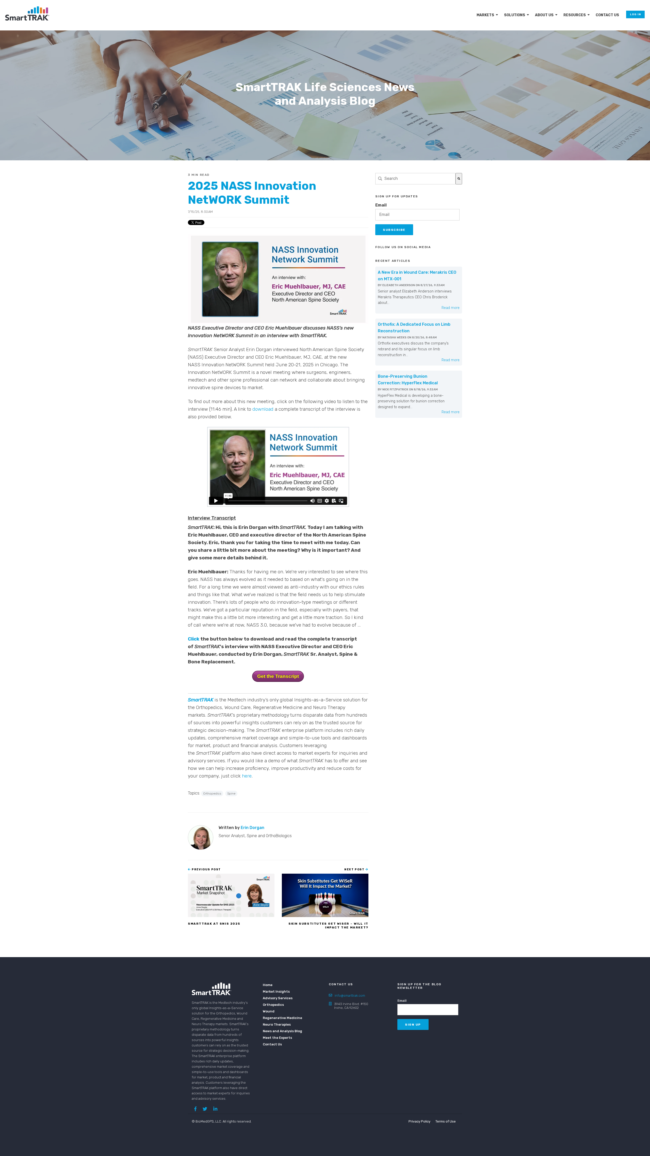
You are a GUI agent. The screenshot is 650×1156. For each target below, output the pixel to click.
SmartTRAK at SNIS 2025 (214, 923)
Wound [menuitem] (268, 1011)
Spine (231, 793)
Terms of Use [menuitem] (445, 1121)
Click (193, 639)
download (262, 409)
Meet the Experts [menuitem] (277, 1038)
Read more (451, 308)
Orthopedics (212, 793)
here (247, 776)
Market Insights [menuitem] (276, 991)
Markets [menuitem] (485, 15)
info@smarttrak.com (350, 995)
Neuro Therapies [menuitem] (277, 1024)
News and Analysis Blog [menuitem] (279, 1031)
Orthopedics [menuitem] (273, 1005)
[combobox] (415, 178)
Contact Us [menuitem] (607, 15)
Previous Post (206, 869)
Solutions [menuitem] (514, 15)
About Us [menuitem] (544, 15)
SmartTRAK (201, 700)
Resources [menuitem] (574, 15)
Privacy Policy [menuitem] (419, 1121)
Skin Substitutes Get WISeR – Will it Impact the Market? (328, 925)
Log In (635, 14)
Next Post (354, 869)
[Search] (459, 178)
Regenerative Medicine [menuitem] (279, 1018)
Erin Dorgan (252, 827)
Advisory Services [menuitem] (277, 998)
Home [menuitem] (267, 985)
